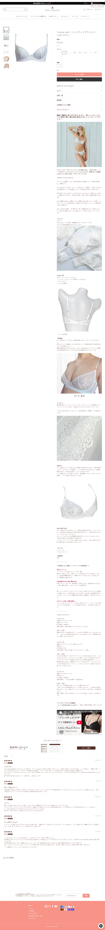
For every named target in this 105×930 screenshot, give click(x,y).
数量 (58, 62)
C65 (59, 52)
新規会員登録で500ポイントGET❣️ (42, 3)
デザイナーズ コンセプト (65, 86)
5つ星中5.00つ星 (23, 747)
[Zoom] (31, 47)
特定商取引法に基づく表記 (35, 915)
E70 (95, 52)
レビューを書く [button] (86, 748)
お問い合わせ (32, 918)
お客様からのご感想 (64, 105)
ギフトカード (65, 16)
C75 (69, 52)
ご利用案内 (31, 911)
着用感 (59, 100)
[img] (8, 760)
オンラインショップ (22, 16)
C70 (64, 52)
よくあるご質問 (32, 913)
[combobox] (15, 9)
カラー (59, 91)
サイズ (59, 49)
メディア (30, 908)
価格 (58, 39)
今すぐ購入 (79, 79)
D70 (80, 52)
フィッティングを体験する (38, 16)
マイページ (75, 16)
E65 (90, 52)
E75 (59, 57)
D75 (85, 52)
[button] (44, 744)
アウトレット (85, 16)
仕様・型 (60, 95)
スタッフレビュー (63, 109)
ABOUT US (53, 16)
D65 (74, 52)
